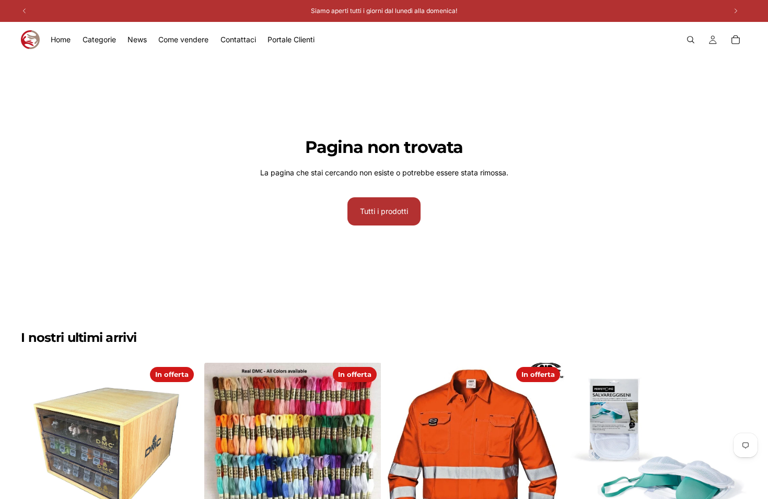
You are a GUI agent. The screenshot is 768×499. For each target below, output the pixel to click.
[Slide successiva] (365, 451)
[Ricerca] (690, 39)
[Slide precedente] (220, 451)
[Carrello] (735, 39)
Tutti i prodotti (384, 211)
